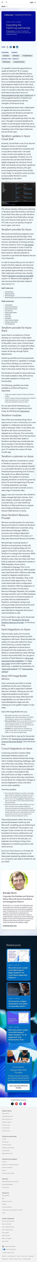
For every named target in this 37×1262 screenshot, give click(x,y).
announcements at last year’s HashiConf (17, 95)
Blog (3, 1198)
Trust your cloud (6, 1125)
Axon (3, 494)
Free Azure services (6, 1144)
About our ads (18, 1259)
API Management (10, 324)
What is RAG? (5, 1241)
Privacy (18, 1256)
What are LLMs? (6, 1235)
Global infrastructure (7, 1119)
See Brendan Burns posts (10, 925)
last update (29, 245)
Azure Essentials (6, 1128)
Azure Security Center (11, 308)
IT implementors (27, 55)
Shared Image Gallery (11, 312)
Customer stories (6, 1130)
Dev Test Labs (9, 310)
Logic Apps (8, 316)
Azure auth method (9, 669)
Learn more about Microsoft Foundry (18, 1087)
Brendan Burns (11, 31)
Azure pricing (5, 1142)
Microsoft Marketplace (7, 1184)
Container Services (19, 62)
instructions (24, 411)
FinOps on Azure (6, 1150)
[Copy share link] (7, 47)
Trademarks (31, 1256)
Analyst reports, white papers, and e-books (12, 1210)
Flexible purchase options (8, 1147)
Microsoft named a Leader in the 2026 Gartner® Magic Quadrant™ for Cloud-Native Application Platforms (18, 972)
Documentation (5, 1195)
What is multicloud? (6, 1224)
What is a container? (7, 1238)
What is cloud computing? (8, 1221)
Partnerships (6, 62)
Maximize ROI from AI (7, 1153)
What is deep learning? (7, 1229)
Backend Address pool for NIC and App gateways (18, 297)
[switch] (35, 2)
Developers (16, 55)
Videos (3, 1212)
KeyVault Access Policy (11, 322)
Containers (6, 55)
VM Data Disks (9, 291)
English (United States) (10, 1246)
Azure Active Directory (11, 306)
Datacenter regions (6, 1122)
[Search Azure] (7, 2)
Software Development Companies (10, 1181)
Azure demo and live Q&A (8, 1173)
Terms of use (24, 1256)
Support (4, 1170)
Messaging (8, 318)
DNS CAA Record (10, 295)
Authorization (8, 305)
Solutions (4, 1161)
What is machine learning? (8, 1227)
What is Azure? (5, 1113)
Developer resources (7, 1201)
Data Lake (8, 314)
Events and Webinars (7, 1207)
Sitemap (4, 1256)
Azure (3, 6)
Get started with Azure (7, 1116)
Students (4, 1204)
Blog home (9, 15)
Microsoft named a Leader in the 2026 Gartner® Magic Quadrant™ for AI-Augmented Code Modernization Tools (18, 1035)
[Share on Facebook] (11, 47)
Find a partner (5, 1187)
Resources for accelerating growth (10, 1164)
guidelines (20, 799)
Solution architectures (7, 1167)
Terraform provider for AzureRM (20, 276)
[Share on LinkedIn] (17, 47)
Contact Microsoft (11, 1256)
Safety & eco (5, 1259)
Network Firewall (9, 293)
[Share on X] (14, 47)
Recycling (11, 1259)
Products (4, 1139)
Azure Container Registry (12, 320)
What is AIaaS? (5, 1232)
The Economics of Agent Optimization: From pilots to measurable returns (17, 1003)
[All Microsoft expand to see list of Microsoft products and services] (2, 2)
